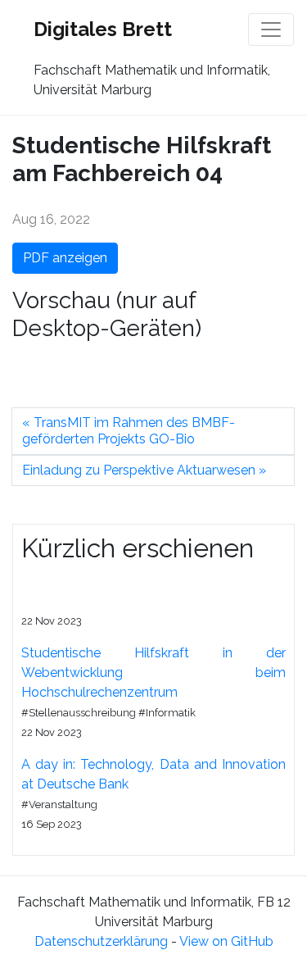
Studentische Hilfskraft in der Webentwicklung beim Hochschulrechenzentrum (153, 672)
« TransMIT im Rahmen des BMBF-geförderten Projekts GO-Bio (128, 431)
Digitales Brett (103, 29)
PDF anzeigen (65, 258)
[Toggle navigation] (271, 29)
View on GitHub (226, 941)
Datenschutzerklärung (101, 941)
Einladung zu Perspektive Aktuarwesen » (144, 470)
